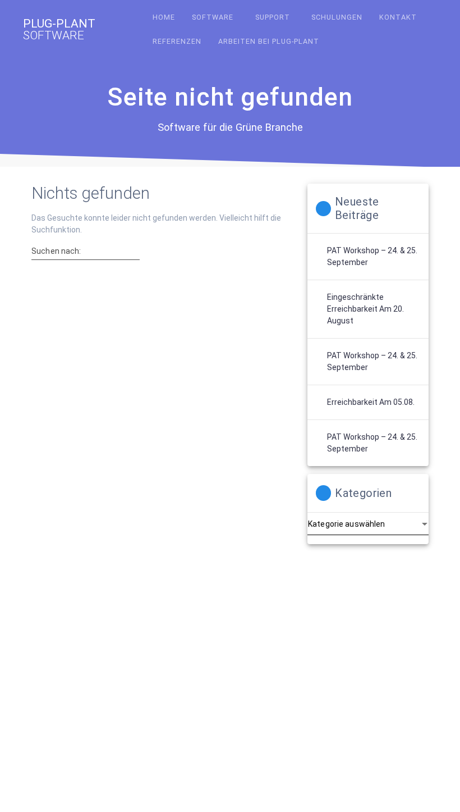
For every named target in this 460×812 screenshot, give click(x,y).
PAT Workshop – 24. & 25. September (372, 256)
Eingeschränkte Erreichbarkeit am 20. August (365, 309)
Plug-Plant (59, 30)
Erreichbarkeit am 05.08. (371, 402)
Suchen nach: (56, 251)
